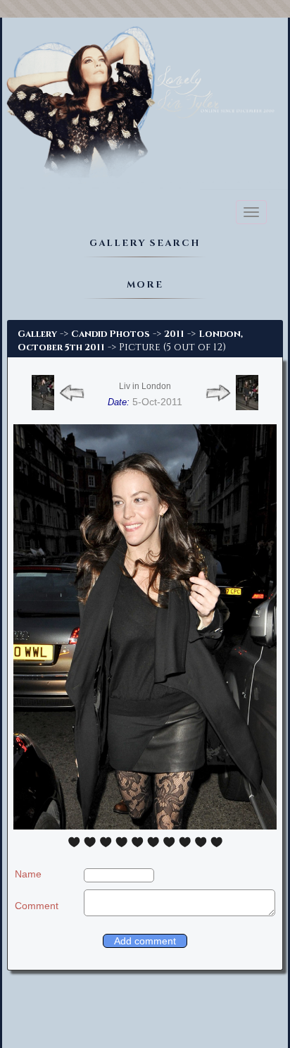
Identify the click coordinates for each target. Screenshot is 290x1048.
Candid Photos (110, 334)
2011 (174, 334)
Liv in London (145, 386)
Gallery (37, 334)
